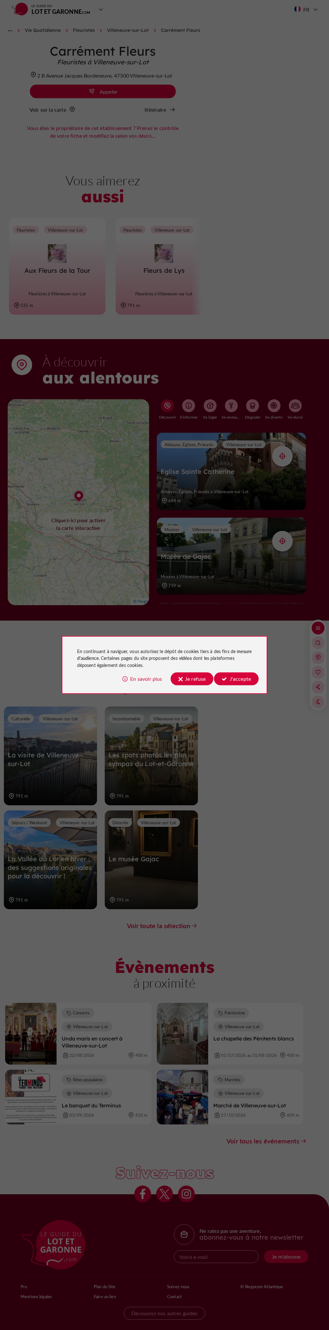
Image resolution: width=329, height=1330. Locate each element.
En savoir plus (146, 678)
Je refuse (195, 678)
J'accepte (240, 678)
